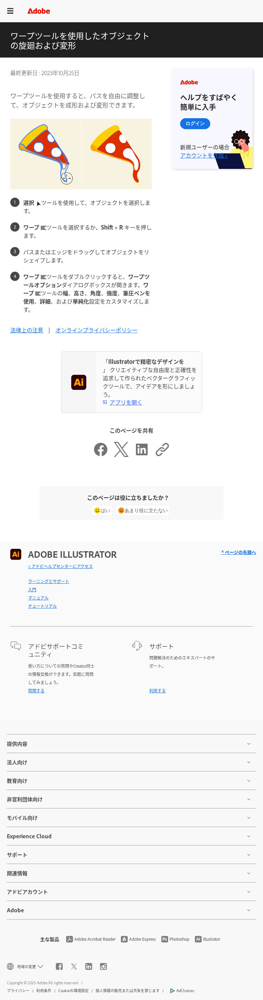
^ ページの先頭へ (238, 552)
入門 (32, 590)
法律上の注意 (26, 330)
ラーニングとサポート (48, 581)
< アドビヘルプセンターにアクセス (60, 566)
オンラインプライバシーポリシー (96, 330)
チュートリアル (42, 606)
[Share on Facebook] (100, 454)
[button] (10, 11)
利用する (157, 691)
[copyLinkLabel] (162, 454)
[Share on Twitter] (121, 454)
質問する (36, 691)
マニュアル (38, 598)
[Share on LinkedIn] (141, 454)
